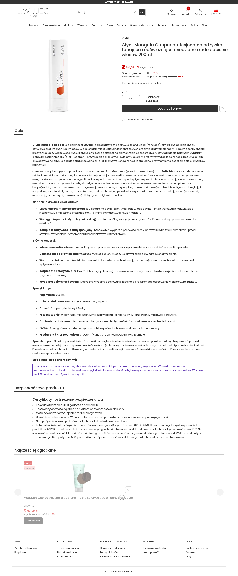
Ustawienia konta (67, 552)
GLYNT (125, 38)
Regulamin (20, 552)
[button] (142, 12)
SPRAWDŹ (127, 2)
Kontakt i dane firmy (197, 548)
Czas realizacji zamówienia (115, 556)
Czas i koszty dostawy (112, 548)
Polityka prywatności (154, 548)
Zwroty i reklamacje (25, 548)
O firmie (190, 552)
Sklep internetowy (118, 571)
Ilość (124, 92)
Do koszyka (33, 520)
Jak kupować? (151, 552)
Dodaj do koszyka (170, 108)
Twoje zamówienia (68, 548)
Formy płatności (109, 552)
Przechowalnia (65, 556)
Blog (188, 556)
